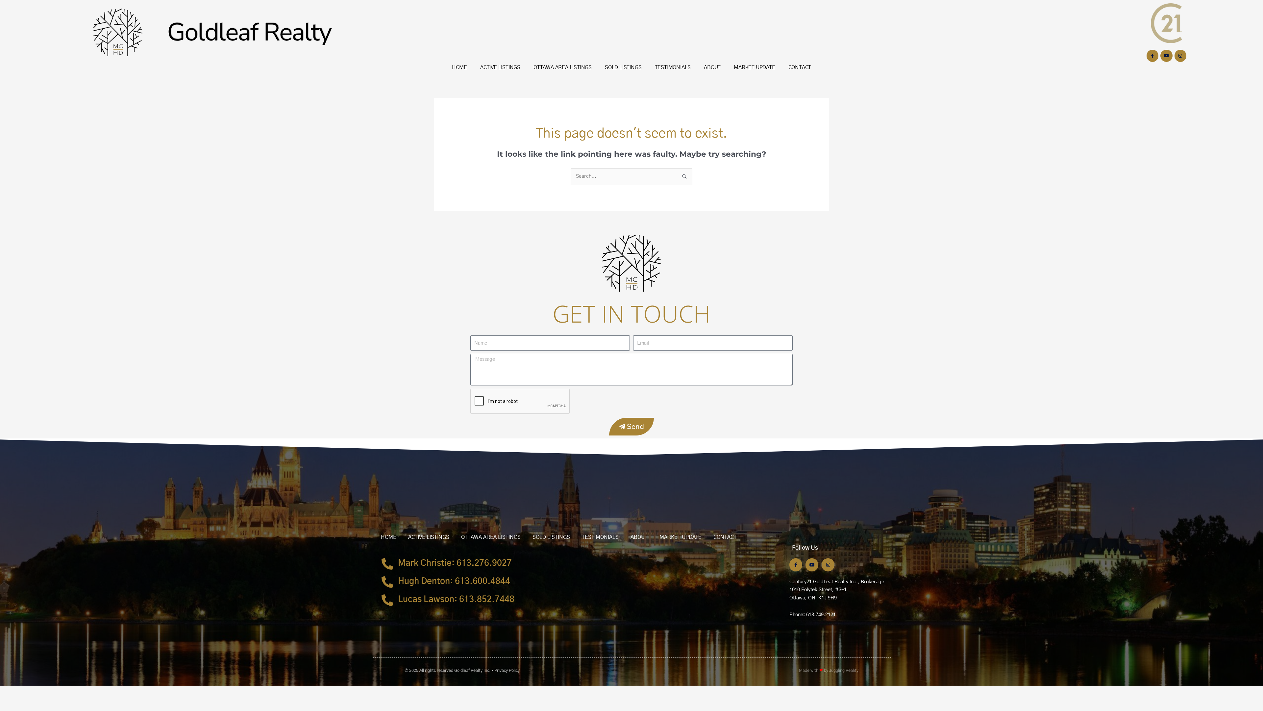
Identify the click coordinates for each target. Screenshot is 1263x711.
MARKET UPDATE (754, 67)
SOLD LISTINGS (623, 67)
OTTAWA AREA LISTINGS (562, 67)
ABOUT (712, 67)
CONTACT (799, 67)
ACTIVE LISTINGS (500, 67)
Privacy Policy (507, 671)
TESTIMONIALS (673, 67)
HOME (459, 67)
